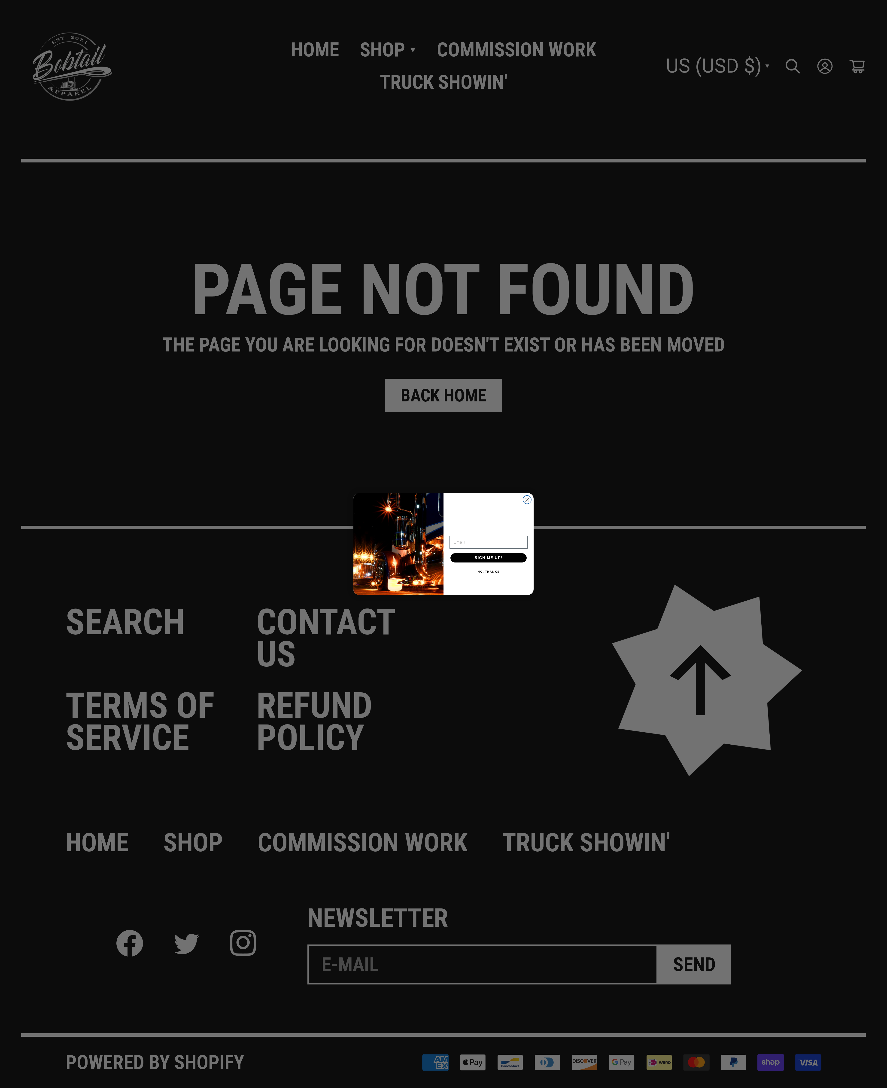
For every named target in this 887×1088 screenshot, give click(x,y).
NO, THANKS (489, 571)
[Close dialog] (527, 499)
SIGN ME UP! (489, 558)
